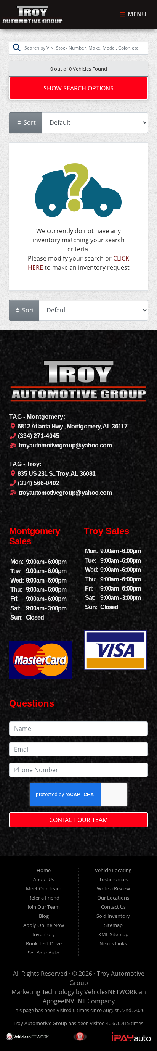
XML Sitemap (113, 934)
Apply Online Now (43, 925)
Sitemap (113, 925)
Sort (29, 122)
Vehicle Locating (113, 870)
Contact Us (113, 906)
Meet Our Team (43, 888)
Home (44, 870)
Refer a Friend (43, 897)
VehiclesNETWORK (110, 992)
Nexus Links (113, 943)
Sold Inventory (113, 916)
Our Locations (113, 897)
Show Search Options (78, 88)
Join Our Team (44, 906)
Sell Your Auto (43, 952)
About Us (43, 879)
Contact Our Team (78, 820)
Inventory (43, 934)
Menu (136, 14)
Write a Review (113, 888)
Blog (44, 916)
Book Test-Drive (44, 943)
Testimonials (113, 879)
